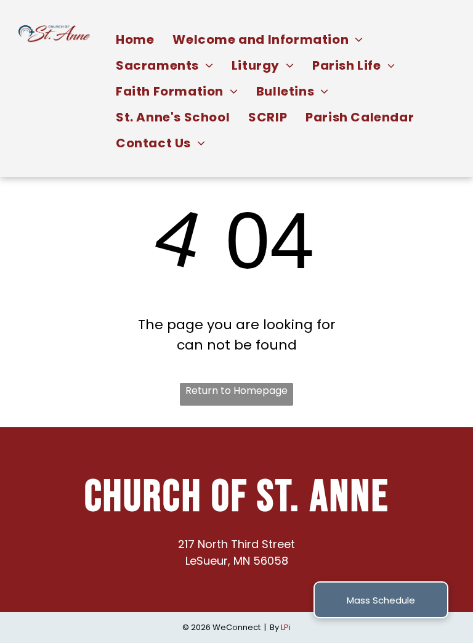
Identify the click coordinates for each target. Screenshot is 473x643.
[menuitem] (135, 39)
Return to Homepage (236, 390)
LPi (286, 627)
